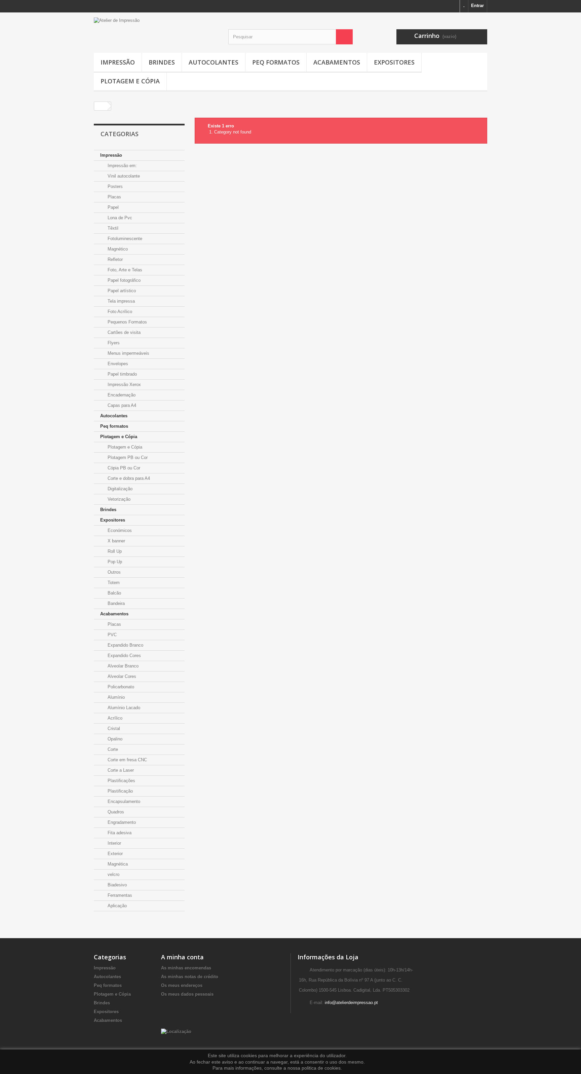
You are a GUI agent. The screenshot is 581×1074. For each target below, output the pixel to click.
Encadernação (120, 394)
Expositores (394, 62)
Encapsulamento (123, 801)
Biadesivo (116, 884)
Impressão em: (121, 165)
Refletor (114, 259)
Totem (113, 582)
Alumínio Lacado (123, 707)
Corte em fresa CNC (126, 759)
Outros (113, 572)
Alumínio (115, 697)
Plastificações (120, 780)
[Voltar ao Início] (100, 106)
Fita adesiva (118, 832)
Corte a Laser (120, 770)
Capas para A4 (121, 405)
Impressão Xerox (123, 384)
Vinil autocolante (123, 176)
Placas (113, 196)
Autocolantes (213, 62)
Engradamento (121, 822)
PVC (111, 634)
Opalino (114, 738)
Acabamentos (336, 62)
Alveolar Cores (121, 676)
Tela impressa (120, 301)
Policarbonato (120, 686)
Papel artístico (121, 290)
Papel (112, 207)
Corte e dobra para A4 (128, 478)
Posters (114, 186)
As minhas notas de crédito (189, 976)
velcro (112, 874)
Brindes (162, 62)
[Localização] (176, 1031)
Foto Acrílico (119, 311)
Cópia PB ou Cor (123, 467)
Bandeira (115, 603)
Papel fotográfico (123, 280)
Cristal (113, 728)
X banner (115, 540)
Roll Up (114, 551)
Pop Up (114, 561)
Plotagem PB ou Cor (127, 457)
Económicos (119, 530)
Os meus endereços (181, 985)
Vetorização (118, 499)
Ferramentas (119, 895)
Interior (113, 843)
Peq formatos (276, 62)
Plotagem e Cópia (130, 81)
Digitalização (119, 488)
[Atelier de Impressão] (156, 28)
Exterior (114, 853)
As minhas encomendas (186, 967)
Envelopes (117, 363)
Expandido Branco (124, 645)
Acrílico (114, 718)
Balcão (113, 593)
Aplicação (116, 905)
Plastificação (119, 791)
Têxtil (112, 228)
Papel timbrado (121, 374)
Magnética (117, 864)
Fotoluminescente (124, 238)
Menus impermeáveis (127, 353)
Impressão (118, 62)
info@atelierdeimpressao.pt (351, 1002)
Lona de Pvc (119, 217)
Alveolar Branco (122, 665)
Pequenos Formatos (126, 321)
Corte (112, 749)
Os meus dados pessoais (187, 994)
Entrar (477, 5)
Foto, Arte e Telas (124, 269)
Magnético (117, 249)
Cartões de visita (123, 332)
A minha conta (182, 957)
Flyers (113, 342)
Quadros (115, 811)
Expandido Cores (123, 655)
